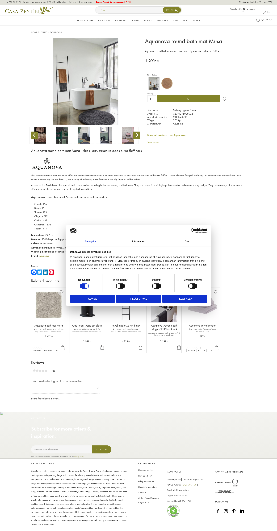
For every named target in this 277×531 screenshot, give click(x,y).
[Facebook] (218, 513)
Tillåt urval (138, 298)
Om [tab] (187, 241)
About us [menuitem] (142, 492)
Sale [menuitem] (185, 20)
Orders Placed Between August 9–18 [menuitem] (148, 500)
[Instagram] (226, 513)
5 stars (45, 370)
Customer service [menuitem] (145, 470)
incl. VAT (268, 2)
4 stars (43, 370)
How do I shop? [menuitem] (145, 475)
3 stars (40, 370)
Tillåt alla (184, 298)
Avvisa (92, 298)
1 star (34, 370)
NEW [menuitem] (175, 20)
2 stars (37, 370)
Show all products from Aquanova (166, 135)
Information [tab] (138, 241)
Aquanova (44, 255)
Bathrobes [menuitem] (120, 20)
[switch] (120, 286)
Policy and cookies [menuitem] (146, 481)
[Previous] (34, 135)
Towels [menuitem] (135, 20)
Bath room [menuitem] (104, 20)
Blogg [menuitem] (196, 20)
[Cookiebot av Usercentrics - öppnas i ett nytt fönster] (193, 230)
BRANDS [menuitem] (148, 20)
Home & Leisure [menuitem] (85, 20)
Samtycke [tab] (90, 241)
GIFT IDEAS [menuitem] (162, 20)
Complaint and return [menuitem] (147, 487)
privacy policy (79, 456)
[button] (260, 20)
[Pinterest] (234, 513)
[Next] (136, 135)
